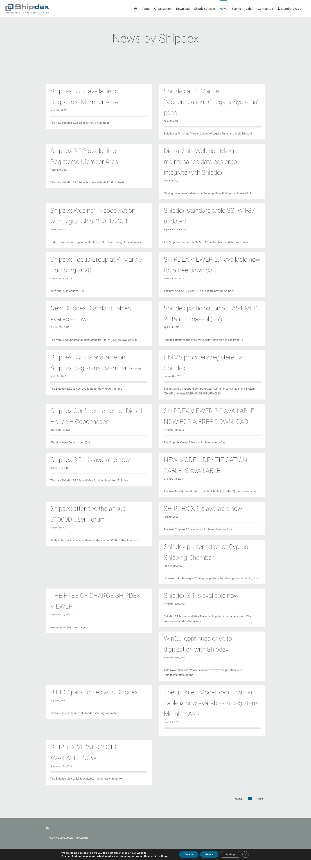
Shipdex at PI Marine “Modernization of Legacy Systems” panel (211, 101)
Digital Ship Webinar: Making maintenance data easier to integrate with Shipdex (202, 161)
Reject (209, 854)
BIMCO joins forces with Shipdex (94, 692)
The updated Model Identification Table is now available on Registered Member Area (212, 703)
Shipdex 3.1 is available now (201, 595)
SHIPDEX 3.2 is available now (203, 508)
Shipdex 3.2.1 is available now (90, 460)
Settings (230, 854)
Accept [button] (188, 854)
